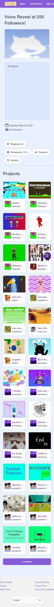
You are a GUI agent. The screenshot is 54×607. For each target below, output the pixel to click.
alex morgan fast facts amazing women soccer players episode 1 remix (43, 516)
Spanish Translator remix (18, 484)
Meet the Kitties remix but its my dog (43, 359)
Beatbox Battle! (18, 234)
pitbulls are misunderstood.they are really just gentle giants (43, 422)
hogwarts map (18, 359)
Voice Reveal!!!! (43, 328)
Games (15, 202)
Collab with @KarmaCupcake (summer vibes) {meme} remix (43, 453)
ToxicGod (16, 206)
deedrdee (42, 269)
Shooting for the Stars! (43, 547)
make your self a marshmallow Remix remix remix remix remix (18, 516)
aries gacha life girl (43, 390)
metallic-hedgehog (43, 300)
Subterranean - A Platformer (43, 202)
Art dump (17, 453)
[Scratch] (10, 4)
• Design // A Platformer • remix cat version (18, 390)
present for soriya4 (18, 422)
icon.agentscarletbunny (43, 296)
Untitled (16, 547)
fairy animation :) (18, 296)
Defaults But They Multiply (18, 265)
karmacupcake (43, 363)
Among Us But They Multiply (43, 234)
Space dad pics (43, 265)
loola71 (15, 300)
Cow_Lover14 (43, 331)
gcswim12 (16, 488)
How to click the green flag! (43, 484)
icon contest (18, 328)
